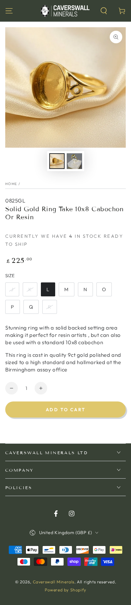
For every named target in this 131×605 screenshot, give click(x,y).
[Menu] (9, 11)
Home (11, 184)
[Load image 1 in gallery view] (57, 161)
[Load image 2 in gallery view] (74, 161)
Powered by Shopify (65, 589)
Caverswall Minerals (53, 581)
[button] (104, 11)
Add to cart (66, 409)
